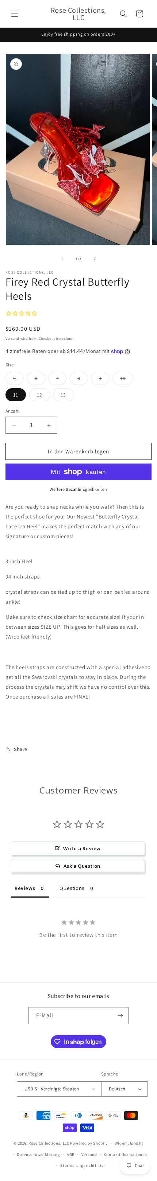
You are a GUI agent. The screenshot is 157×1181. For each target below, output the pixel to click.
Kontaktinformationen (125, 1154)
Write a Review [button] (82, 848)
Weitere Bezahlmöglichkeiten (78, 489)
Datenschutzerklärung (38, 1154)
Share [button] (20, 749)
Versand (12, 338)
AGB (70, 1154)
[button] (15, 14)
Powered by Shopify (89, 1143)
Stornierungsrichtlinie (81, 1165)
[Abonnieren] (120, 1015)
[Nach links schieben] (62, 259)
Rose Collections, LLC (48, 1143)
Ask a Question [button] (82, 866)
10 (126, 380)
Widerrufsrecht (129, 1143)
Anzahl (12, 411)
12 (43, 396)
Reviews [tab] (25, 888)
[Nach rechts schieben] (95, 259)
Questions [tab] (72, 888)
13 (67, 396)
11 (15, 394)
